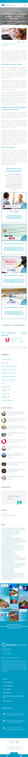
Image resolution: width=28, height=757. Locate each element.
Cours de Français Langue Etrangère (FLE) (13, 696)
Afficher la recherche (25, 347)
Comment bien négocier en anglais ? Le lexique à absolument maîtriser (16, 412)
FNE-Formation (19, 549)
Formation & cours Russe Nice (8, 379)
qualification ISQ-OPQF (8, 571)
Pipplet (18, 566)
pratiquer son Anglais (7, 569)
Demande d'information (14, 626)
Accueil (5, 679)
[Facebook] (10, 741)
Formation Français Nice (8, 554)
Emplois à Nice (5, 362)
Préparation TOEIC (6, 396)
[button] (22, 333)
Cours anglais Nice (7, 325)
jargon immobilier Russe (8, 561)
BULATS (4, 528)
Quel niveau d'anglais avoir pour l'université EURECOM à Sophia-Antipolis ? (15, 455)
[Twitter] (14, 741)
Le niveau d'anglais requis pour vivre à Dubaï (16, 447)
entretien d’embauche (7, 549)
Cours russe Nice (6, 544)
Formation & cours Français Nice (9, 373)
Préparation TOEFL (6, 393)
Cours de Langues (8, 682)
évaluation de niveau (7, 579)
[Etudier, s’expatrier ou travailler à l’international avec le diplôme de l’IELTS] (8, 340)
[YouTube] (17, 741)
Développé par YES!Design (14, 748)
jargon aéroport (6, 559)
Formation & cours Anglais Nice (9, 43)
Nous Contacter (7, 701)
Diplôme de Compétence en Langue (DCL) (12, 546)
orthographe (11, 566)
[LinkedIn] (12, 741)
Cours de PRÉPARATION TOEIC (14, 313)
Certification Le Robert (18, 528)
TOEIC (22, 574)
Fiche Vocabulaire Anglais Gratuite (9, 366)
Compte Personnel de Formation (10, 533)
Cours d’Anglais (7, 685)
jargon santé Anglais (19, 564)
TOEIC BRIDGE (5, 576)
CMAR (17, 531)
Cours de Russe (7, 692)
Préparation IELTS (6, 390)
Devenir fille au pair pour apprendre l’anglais (16, 477)
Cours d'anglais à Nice (14, 217)
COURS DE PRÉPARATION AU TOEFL (14, 281)
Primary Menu (25, 5)
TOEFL (17, 574)
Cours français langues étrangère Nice (11, 539)
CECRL (9, 528)
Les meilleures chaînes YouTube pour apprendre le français (16, 470)
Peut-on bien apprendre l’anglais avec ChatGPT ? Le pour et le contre (16, 419)
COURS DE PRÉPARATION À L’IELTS (14, 249)
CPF (13, 544)
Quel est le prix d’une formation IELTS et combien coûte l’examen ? (16, 440)
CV (17, 544)
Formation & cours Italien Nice (8, 376)
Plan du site (19, 746)
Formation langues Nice (8, 556)
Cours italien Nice (6, 541)
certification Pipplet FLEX (8, 531)
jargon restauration (7, 564)
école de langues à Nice (17, 576)
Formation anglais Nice (19, 325)
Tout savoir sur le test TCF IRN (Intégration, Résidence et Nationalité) (16, 426)
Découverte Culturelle (7, 359)
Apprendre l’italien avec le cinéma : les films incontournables (16, 463)
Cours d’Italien (7, 689)
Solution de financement (7, 400)
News (3, 383)
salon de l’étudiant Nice (8, 574)
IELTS (17, 556)
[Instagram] (15, 741)
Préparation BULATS (6, 386)
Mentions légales (10, 746)
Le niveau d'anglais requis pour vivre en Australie (16, 433)
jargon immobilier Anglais (18, 559)
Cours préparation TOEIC (19, 541)
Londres (4, 566)
